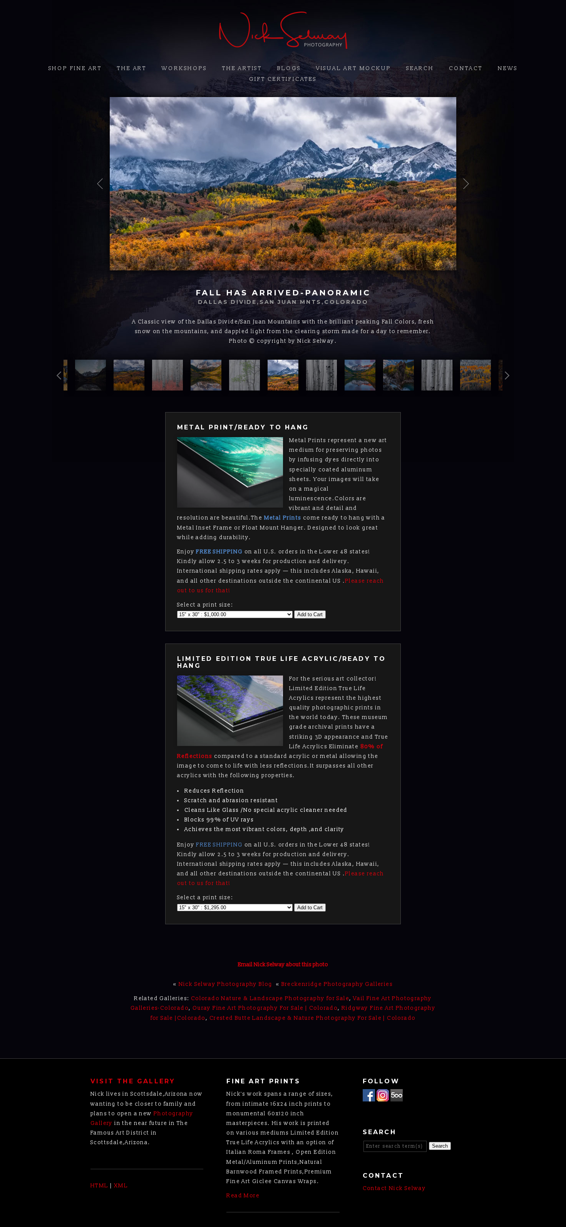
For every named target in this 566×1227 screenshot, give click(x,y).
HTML (99, 1185)
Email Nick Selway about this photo (283, 964)
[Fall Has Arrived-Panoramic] (283, 385)
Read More (243, 1195)
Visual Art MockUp (353, 68)
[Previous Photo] (103, 207)
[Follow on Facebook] (369, 1096)
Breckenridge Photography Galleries (337, 984)
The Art (132, 68)
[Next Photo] (463, 207)
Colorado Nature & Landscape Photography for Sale (270, 998)
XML (121, 1185)
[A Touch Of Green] (244, 385)
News (507, 68)
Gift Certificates (283, 79)
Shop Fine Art (75, 68)
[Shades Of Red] (167, 385)
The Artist (242, 68)
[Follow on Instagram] (383, 1096)
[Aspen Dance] (321, 385)
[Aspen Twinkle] (90, 385)
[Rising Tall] (437, 385)
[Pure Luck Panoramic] (475, 385)
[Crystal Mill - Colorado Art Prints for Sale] (398, 385)
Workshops (184, 68)
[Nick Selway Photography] (283, 44)
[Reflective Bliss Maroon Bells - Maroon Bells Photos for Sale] (360, 385)
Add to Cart (310, 614)
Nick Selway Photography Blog (226, 984)
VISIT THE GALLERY (132, 1081)
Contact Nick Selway (394, 1188)
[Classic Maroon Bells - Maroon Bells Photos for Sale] (206, 385)
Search (420, 68)
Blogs (289, 68)
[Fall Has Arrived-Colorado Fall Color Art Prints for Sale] (129, 385)
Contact (466, 68)
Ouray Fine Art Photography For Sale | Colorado (265, 1008)
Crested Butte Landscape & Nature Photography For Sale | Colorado (312, 1018)
